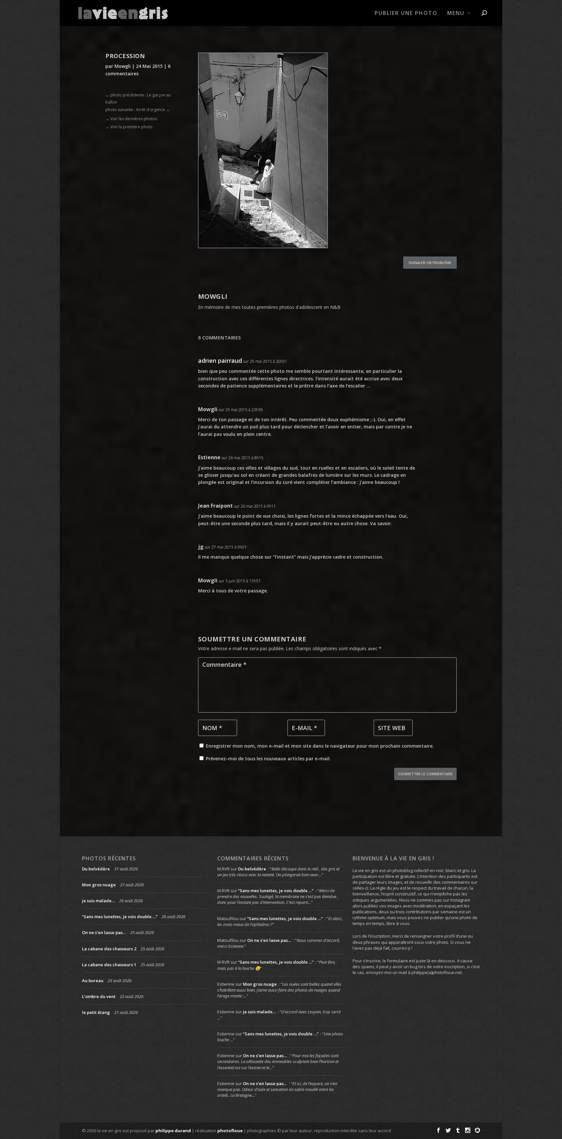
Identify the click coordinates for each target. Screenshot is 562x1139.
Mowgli (122, 66)
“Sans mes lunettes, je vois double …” (119, 916)
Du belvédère (96, 869)
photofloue (230, 1130)
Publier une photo (406, 13)
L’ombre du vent (98, 996)
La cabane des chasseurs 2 (109, 949)
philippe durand (173, 1130)
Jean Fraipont (215, 505)
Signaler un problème (429, 262)
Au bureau (92, 980)
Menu (455, 13)
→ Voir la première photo (129, 127)
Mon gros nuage (99, 885)
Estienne (209, 457)
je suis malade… (98, 901)
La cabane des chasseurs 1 (109, 965)
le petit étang (96, 1012)
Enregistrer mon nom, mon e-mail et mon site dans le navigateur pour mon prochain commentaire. (320, 746)
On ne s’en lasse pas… (104, 932)
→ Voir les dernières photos (131, 118)
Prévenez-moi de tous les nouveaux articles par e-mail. (268, 758)
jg (201, 546)
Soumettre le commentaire (425, 773)
